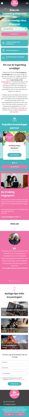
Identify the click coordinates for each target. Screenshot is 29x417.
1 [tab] (12, 162)
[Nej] (27, 411)
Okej (9, 414)
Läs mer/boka (14, 155)
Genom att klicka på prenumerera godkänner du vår (14, 378)
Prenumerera (14, 384)
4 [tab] (15, 281)
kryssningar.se (6, 82)
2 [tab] (14, 162)
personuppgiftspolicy (19, 379)
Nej (20, 414)
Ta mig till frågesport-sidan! (10, 217)
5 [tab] (17, 281)
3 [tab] (16, 162)
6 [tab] (19, 281)
